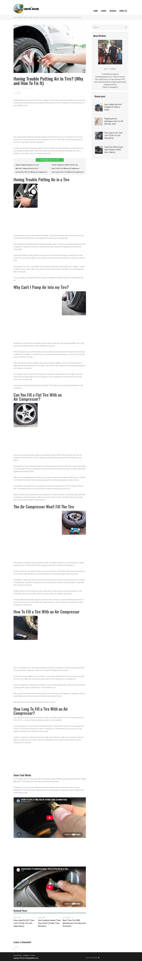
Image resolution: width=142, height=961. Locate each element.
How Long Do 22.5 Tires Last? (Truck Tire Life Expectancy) (113, 135)
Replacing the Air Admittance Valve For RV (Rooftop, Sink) (113, 121)
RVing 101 (123, 10)
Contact (33, 955)
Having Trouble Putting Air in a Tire (27, 165)
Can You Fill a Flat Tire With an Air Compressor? (31, 172)
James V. (32, 88)
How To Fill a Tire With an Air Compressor (65, 168)
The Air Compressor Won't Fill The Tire (65, 165)
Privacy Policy (18, 955)
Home (96, 10)
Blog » (31, 17)
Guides (103, 10)
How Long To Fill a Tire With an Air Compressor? (68, 172)
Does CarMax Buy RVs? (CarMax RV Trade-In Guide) (113, 107)
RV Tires (36, 17)
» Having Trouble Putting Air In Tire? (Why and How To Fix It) (61, 17)
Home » (25, 17)
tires (15, 781)
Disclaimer (26, 955)
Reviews (113, 10)
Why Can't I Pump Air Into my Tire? (27, 168)
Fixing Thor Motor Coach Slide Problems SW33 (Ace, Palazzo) (113, 149)
